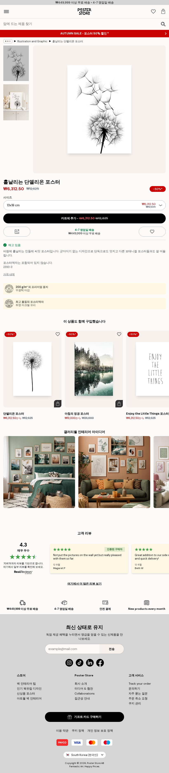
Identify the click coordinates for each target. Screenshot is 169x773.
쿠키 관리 (135, 703)
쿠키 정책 (78, 730)
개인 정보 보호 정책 (100, 730)
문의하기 (134, 688)
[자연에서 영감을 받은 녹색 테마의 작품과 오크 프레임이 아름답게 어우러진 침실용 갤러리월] (39, 472)
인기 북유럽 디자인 (29, 688)
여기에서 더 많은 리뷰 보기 (84, 583)
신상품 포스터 (26, 693)
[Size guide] (16, 232)
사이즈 (7, 197)
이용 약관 (62, 730)
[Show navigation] (6, 11)
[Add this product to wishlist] (152, 232)
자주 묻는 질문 (138, 693)
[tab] (153, 11)
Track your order (140, 683)
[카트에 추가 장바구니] (57, 403)
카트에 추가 (84, 218)
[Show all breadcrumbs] (7, 41)
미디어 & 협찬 (84, 688)
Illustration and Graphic (32, 41)
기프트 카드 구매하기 (87, 717)
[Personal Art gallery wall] (114, 472)
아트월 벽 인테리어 (29, 698)
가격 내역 (9, 274)
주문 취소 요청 (138, 698)
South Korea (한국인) (84, 755)
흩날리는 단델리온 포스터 (67, 41)
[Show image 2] (16, 102)
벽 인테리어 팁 (26, 683)
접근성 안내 (82, 698)
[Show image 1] (16, 63)
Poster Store (94, 763)
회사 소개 (81, 683)
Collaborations (85, 693)
